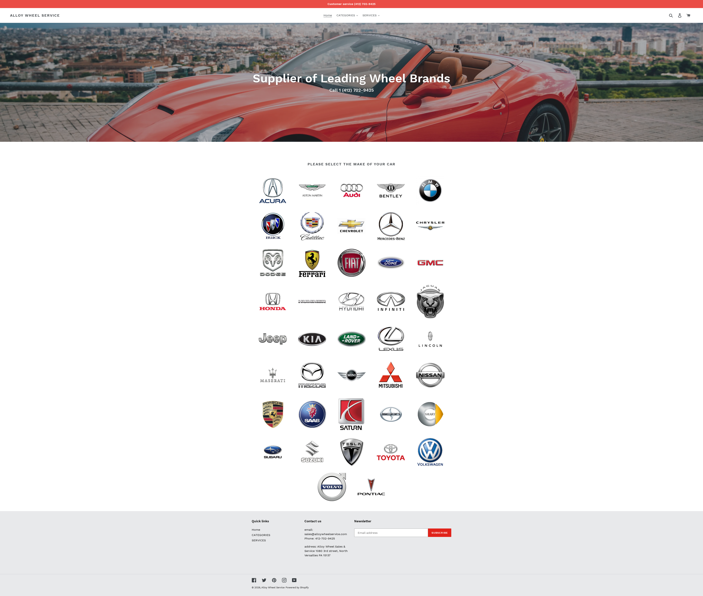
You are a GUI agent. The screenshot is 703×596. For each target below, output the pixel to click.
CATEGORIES (261, 535)
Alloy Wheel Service (35, 15)
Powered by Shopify (297, 587)
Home (256, 529)
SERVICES (259, 540)
